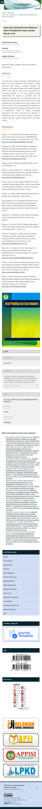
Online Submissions (9, 585)
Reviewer (6, 569)
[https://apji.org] (21, 746)
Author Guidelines (8, 573)
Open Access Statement (10, 597)
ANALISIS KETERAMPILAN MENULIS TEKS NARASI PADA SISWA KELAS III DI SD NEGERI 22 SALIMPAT (22, 461)
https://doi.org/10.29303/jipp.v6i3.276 (13, 177)
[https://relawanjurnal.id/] (21, 731)
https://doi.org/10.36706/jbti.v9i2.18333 (14, 286)
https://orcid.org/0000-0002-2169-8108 (11, 52)
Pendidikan (7, 422)
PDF (6, 351)
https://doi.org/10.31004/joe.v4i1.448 (13, 272)
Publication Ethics (8, 581)
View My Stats (16, 803)
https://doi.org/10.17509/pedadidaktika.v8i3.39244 (17, 258)
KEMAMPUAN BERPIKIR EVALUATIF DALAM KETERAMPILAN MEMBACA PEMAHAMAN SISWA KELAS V (21, 472)
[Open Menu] (2, 2)
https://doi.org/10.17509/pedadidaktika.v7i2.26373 (17, 142)
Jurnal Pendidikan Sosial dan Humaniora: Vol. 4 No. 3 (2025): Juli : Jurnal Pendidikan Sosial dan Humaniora (21, 455)
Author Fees (7, 593)
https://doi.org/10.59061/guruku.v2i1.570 (14, 243)
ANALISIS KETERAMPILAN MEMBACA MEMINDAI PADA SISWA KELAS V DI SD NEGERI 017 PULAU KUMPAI (21, 504)
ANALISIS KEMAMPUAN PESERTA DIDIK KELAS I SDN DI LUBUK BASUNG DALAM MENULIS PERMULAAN (21, 514)
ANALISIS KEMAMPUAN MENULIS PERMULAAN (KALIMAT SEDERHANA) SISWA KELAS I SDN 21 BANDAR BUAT (23, 439)
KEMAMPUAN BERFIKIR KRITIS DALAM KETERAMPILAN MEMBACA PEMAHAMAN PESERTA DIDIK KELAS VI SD (22, 451)
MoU (4, 613)
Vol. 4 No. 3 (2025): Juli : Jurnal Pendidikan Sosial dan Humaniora (19, 16)
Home (4, 13)
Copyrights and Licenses (11, 605)
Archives (10, 13)
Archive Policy (7, 601)
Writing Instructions (9, 609)
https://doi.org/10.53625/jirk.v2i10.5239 (14, 158)
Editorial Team (7, 565)
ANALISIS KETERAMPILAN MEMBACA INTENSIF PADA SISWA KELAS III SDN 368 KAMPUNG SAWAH (22, 492)
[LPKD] (21, 777)
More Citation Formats (12, 386)
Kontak (5, 557)
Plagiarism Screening (10, 589)
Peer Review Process (10, 577)
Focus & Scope (8, 561)
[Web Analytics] (8, 803)
